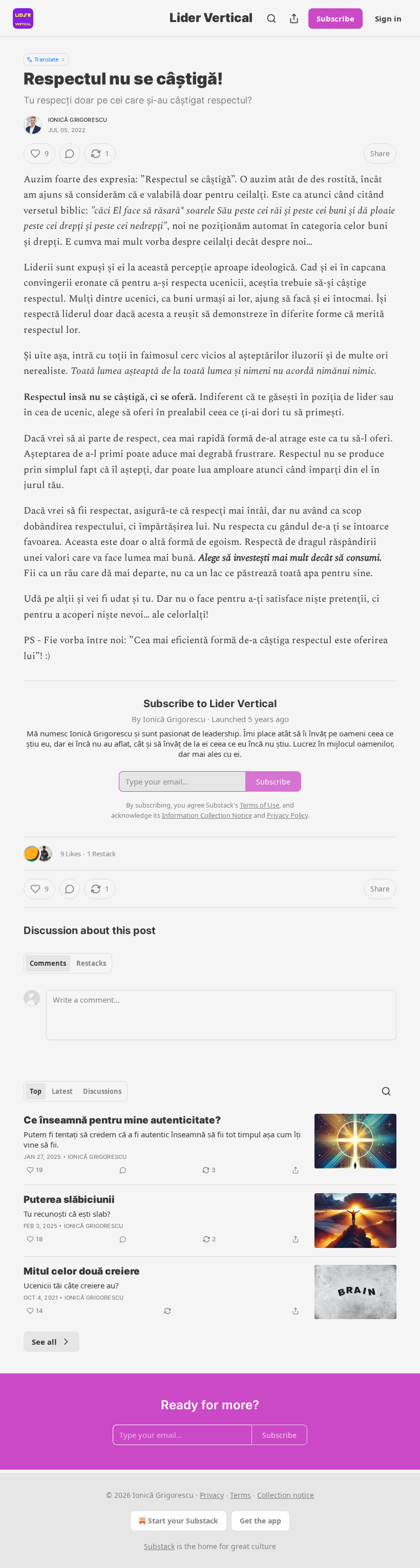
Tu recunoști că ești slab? (67, 1214)
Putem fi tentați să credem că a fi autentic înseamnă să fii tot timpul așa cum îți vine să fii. (162, 1139)
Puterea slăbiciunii (69, 1199)
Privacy (212, 1495)
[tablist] (68, 963)
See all (44, 1342)
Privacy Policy (287, 815)
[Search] (271, 18)
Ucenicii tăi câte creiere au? (71, 1285)
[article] (210, 1145)
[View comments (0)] (69, 153)
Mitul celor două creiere (82, 1271)
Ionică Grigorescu (77, 119)
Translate (46, 59)
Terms (240, 1495)
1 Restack (101, 853)
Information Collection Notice (207, 815)
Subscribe (335, 18)
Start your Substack (183, 1520)
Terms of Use (259, 805)
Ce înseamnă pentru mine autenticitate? (122, 1120)
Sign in (388, 18)
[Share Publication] (294, 18)
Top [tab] (35, 1091)
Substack (159, 1546)
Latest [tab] (62, 1091)
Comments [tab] (48, 963)
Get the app (260, 1520)
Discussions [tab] (102, 1091)
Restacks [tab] (91, 963)
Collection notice (285, 1495)
